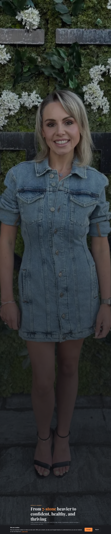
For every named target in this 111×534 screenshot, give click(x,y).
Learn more (25, 531)
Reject (97, 529)
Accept (88, 529)
